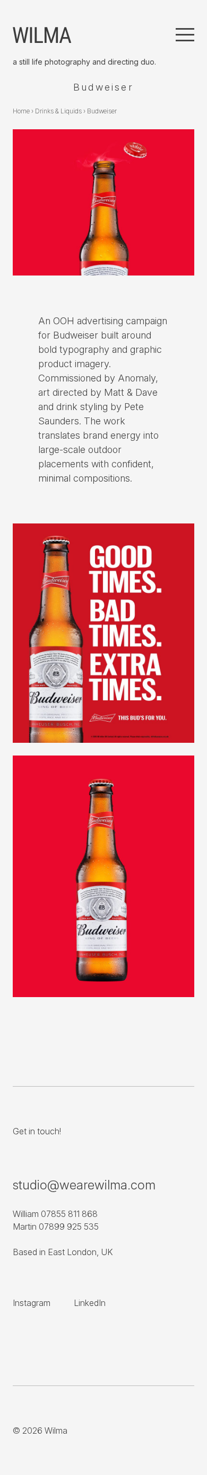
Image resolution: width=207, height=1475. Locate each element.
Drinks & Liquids (58, 111)
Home (21, 111)
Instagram (31, 1303)
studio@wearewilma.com (84, 1185)
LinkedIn (90, 1303)
